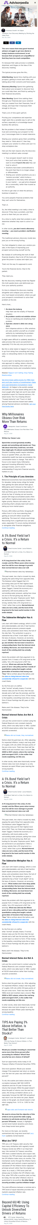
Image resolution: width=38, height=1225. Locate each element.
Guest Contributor (21, 426)
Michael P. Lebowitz (26, 1038)
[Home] (16, 2)
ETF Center (11, 1217)
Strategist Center (13, 1038)
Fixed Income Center (15, 548)
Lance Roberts (26, 548)
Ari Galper (21, 30)
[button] (6, 42)
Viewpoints (11, 426)
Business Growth (11, 30)
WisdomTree (20, 1217)
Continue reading (8, 528)
